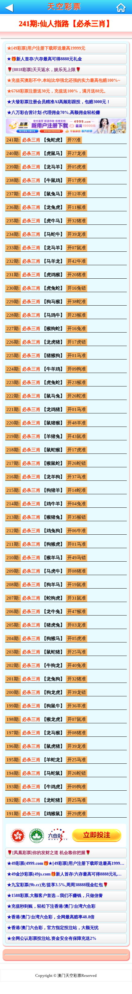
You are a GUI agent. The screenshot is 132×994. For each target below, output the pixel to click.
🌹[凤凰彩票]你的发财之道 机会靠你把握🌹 (49, 852)
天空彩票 (64, 6)
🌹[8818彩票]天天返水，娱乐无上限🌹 (44, 69)
